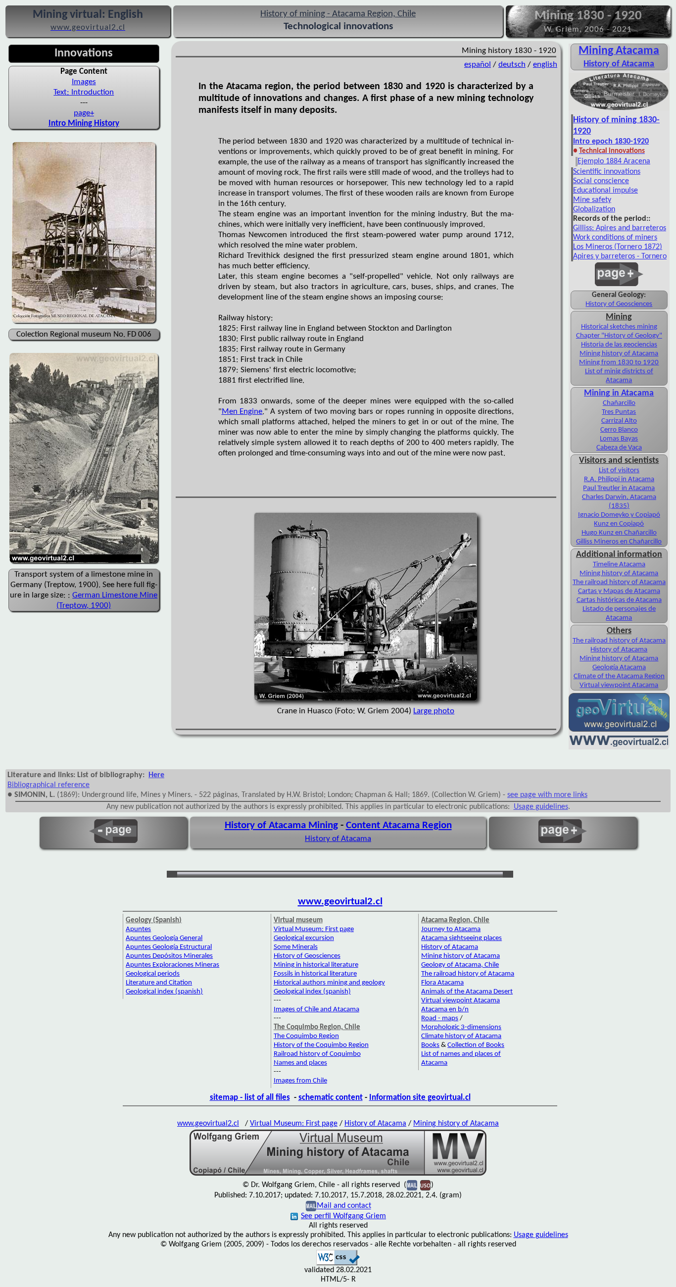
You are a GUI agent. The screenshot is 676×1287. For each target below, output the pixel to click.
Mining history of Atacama (618, 353)
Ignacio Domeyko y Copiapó (619, 515)
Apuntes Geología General (164, 938)
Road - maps (439, 1018)
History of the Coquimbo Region (321, 1045)
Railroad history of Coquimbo (317, 1054)
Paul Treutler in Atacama (619, 488)
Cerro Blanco (619, 430)
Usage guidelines (541, 807)
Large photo (433, 711)
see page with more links (547, 795)
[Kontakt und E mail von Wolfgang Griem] (412, 1185)
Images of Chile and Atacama (316, 1009)
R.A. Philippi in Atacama (619, 479)
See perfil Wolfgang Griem (343, 1216)
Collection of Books (475, 1045)
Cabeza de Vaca (619, 447)
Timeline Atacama (619, 564)
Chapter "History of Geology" (619, 336)
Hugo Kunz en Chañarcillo (619, 533)
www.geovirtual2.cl (340, 901)
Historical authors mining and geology (329, 983)
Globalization (594, 209)
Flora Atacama (442, 983)
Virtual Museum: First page (314, 929)
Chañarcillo (619, 403)
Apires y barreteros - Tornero (620, 256)
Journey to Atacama (451, 929)
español (477, 64)
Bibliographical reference (48, 785)
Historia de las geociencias (619, 344)
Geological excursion (304, 938)
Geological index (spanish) (164, 991)
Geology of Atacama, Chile (460, 965)
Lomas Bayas (619, 439)
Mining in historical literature (316, 965)
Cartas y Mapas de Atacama (619, 591)
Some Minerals (296, 947)
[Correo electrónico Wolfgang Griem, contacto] (311, 1206)
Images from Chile (300, 1081)
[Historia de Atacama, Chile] (619, 109)
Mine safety (592, 200)
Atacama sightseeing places (461, 938)
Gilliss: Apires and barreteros (619, 228)
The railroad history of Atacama (619, 582)
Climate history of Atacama (461, 1036)
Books (430, 1045)
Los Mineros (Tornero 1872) (617, 247)
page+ (84, 113)
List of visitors (619, 470)
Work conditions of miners (615, 238)
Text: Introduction (83, 92)
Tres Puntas (619, 412)
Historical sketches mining (619, 327)
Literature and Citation (159, 983)
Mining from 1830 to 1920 (619, 362)
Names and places (300, 1063)
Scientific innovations (606, 172)
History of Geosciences (618, 304)
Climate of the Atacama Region (619, 676)
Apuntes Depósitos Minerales (169, 956)
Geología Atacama (619, 667)
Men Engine (242, 411)
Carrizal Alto (619, 421)
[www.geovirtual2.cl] (619, 744)
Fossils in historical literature (315, 974)
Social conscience (601, 181)
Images (84, 82)
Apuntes (138, 929)
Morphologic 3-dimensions (461, 1027)
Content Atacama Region (399, 825)
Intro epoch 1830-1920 (611, 142)
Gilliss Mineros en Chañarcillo (619, 541)
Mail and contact (344, 1206)
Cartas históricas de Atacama (619, 600)
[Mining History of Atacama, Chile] (338, 1175)
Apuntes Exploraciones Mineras (172, 965)
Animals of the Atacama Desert (467, 991)
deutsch (512, 64)
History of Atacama (618, 64)
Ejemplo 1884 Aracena (614, 161)
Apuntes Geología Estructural (169, 947)
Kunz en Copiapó (619, 524)
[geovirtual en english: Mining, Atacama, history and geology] (619, 731)
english (545, 64)
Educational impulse (605, 191)
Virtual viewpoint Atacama (618, 685)
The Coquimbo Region (306, 1036)
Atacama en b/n (445, 1009)
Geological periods (153, 974)
